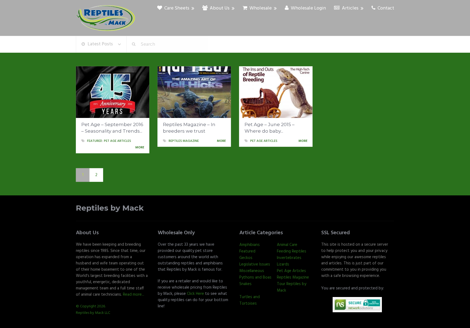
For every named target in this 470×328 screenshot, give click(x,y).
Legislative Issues (254, 264)
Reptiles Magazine (184, 141)
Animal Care (287, 245)
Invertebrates (289, 258)
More (140, 147)
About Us (219, 8)
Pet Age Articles (117, 141)
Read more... (133, 294)
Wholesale (260, 8)
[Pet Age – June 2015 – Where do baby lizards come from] (276, 92)
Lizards (283, 264)
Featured (94, 141)
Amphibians (249, 245)
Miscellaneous (251, 271)
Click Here (195, 293)
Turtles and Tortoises (249, 300)
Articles (349, 8)
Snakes (245, 284)
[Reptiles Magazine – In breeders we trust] (194, 92)
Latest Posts (100, 44)
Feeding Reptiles (291, 251)
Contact (385, 8)
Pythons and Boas (255, 277)
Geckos (245, 258)
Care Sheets (176, 8)
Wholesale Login (308, 8)
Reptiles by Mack (110, 208)
